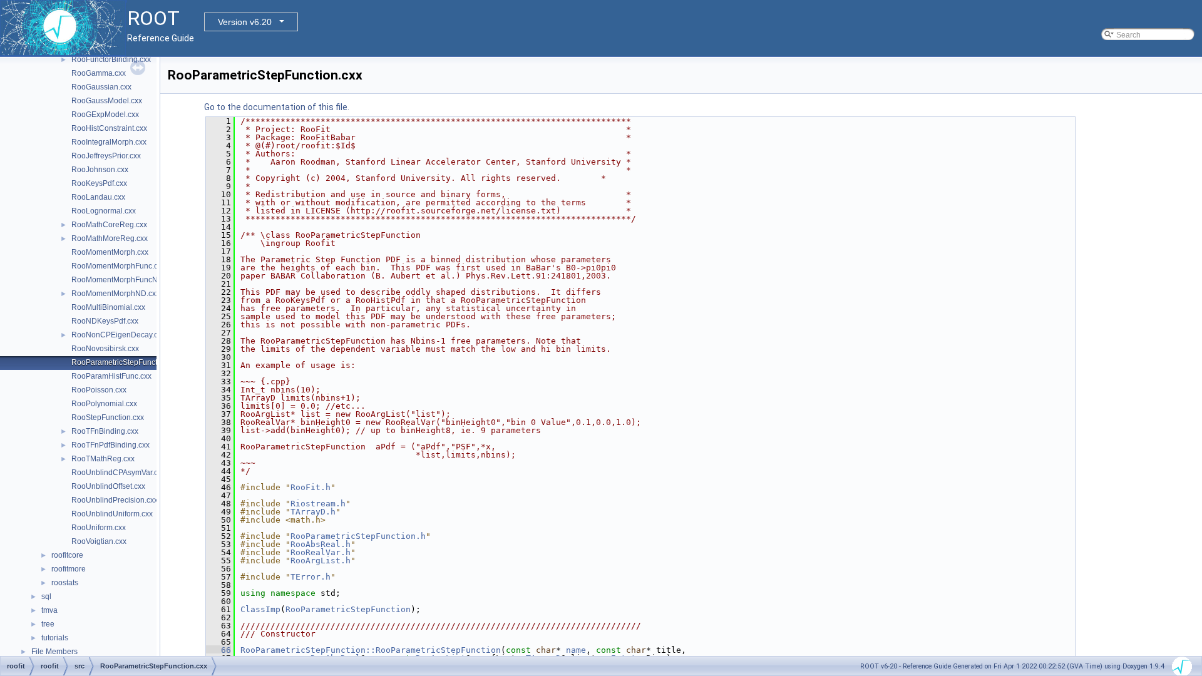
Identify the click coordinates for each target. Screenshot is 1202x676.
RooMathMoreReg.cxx (109, 238)
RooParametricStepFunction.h (358, 536)
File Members (54, 651)
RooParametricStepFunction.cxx (126, 362)
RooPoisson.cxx (98, 390)
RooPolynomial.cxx (104, 403)
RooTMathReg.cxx (103, 458)
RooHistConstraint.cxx (109, 128)
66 (218, 650)
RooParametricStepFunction (348, 609)
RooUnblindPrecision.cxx (114, 500)
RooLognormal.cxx (103, 211)
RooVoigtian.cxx (98, 541)
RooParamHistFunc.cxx (111, 376)
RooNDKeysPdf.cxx (104, 321)
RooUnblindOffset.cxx (108, 486)
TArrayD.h (313, 511)
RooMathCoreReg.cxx (109, 224)
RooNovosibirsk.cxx (105, 348)
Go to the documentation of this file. (276, 107)
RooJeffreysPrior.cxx (106, 155)
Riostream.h (318, 503)
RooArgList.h (320, 560)
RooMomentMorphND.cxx (115, 293)
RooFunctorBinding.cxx (111, 59)
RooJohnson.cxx (99, 169)
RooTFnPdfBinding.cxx (110, 445)
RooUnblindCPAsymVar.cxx (118, 472)
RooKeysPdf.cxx (99, 183)
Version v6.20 (245, 22)
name (576, 650)
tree (47, 624)
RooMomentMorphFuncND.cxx (124, 279)
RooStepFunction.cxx (107, 417)
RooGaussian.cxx (101, 87)
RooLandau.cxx (98, 197)
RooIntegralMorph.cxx (108, 142)
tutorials (54, 637)
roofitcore (67, 555)
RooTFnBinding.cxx (104, 431)
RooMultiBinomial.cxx (108, 307)
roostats (64, 582)
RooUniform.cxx (98, 527)
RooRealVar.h (320, 552)
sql (46, 596)
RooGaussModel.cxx (106, 100)
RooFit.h (310, 487)
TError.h (310, 576)
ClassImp (260, 609)
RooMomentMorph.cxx (109, 252)
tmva (49, 610)
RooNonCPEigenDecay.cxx (118, 334)
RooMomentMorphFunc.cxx (118, 266)
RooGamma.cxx (98, 73)
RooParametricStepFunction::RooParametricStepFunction (370, 650)
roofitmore (68, 569)
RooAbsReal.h (320, 544)
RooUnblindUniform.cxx (112, 514)
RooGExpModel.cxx (105, 114)
